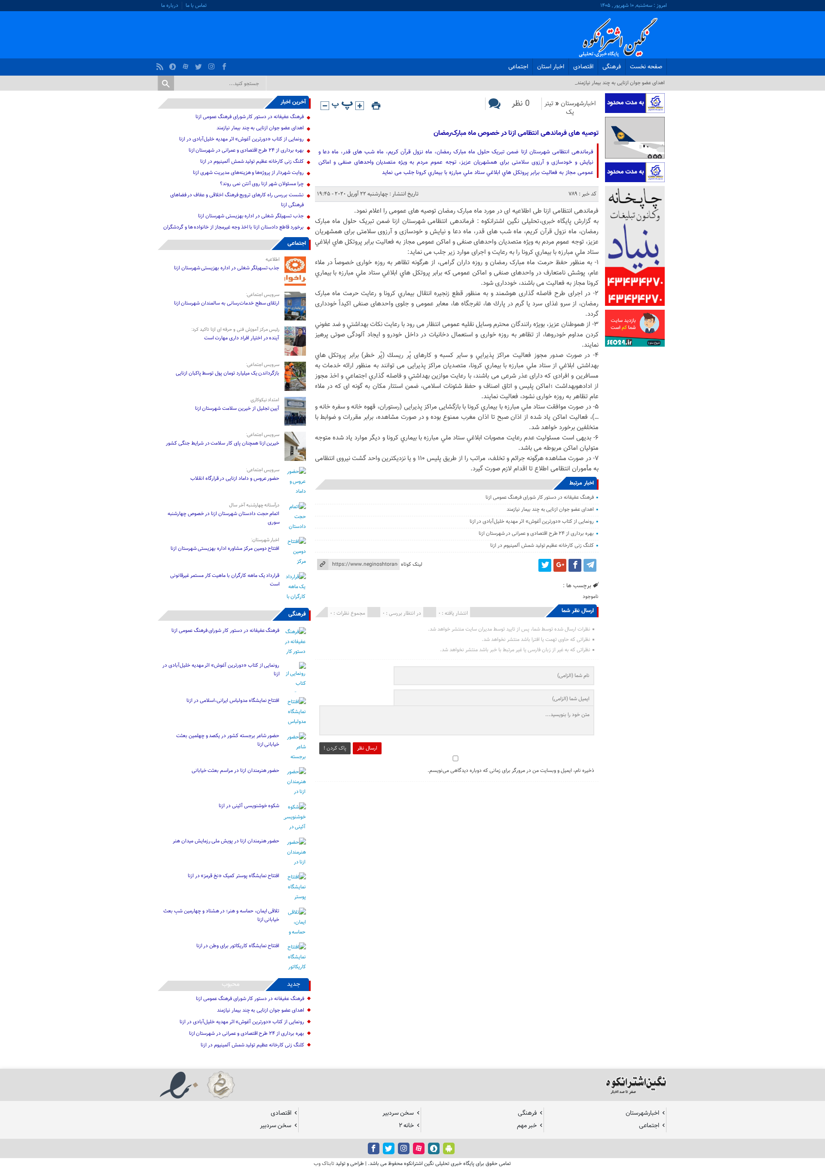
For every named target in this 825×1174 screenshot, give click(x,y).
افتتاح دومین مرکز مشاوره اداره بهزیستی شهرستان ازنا (225, 548)
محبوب (231, 984)
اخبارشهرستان (578, 104)
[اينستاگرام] (212, 64)
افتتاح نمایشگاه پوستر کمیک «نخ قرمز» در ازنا (234, 876)
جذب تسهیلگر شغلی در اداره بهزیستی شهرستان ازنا (251, 216)
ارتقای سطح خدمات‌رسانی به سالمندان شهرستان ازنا (227, 303)
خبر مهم (527, 1126)
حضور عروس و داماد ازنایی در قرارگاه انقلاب (235, 478)
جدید (293, 984)
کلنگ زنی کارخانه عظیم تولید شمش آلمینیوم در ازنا (541, 545)
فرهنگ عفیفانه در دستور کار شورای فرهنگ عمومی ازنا (539, 497)
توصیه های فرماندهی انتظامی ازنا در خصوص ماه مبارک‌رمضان (516, 133)
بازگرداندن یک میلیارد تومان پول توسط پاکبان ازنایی (228, 373)
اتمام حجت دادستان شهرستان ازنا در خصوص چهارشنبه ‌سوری (224, 518)
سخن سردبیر (398, 1113)
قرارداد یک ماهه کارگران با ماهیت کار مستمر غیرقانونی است (224, 580)
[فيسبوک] (225, 64)
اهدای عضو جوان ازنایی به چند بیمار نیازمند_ (620, 83)
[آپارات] (186, 64)
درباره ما (169, 5)
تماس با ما (196, 5)
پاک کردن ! (335, 748)
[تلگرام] (590, 565)
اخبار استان (550, 67)
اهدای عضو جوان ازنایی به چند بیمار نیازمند (550, 509)
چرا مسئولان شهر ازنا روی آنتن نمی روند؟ (262, 184)
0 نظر (521, 104)
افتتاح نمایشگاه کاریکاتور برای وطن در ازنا (238, 946)
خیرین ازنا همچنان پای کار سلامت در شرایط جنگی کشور (222, 443)
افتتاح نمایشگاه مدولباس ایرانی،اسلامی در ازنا (232, 700)
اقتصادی (583, 67)
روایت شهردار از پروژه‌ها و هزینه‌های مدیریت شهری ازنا (248, 173)
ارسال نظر (367, 748)
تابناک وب (324, 1164)
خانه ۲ (406, 1126)
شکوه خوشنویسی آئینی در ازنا (249, 806)
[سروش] (173, 64)
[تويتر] (199, 64)
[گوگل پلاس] (559, 565)
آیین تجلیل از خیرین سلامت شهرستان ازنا (237, 408)
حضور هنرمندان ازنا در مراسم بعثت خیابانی (235, 771)
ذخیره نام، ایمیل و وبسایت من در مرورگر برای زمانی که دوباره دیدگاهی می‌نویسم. (511, 771)
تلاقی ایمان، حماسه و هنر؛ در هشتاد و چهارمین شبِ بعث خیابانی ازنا (221, 915)
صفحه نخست (646, 67)
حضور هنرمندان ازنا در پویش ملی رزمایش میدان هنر (226, 841)
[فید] (160, 64)
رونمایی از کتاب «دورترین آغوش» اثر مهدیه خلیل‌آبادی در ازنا (532, 521)
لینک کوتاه (411, 564)
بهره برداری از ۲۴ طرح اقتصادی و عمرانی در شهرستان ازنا (536, 533)
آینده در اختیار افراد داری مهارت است (242, 338)
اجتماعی (518, 67)
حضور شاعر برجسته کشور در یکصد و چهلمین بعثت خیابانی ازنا (227, 740)
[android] (449, 1148)
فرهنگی (611, 67)
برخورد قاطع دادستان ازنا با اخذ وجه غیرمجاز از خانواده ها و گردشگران (233, 227)
